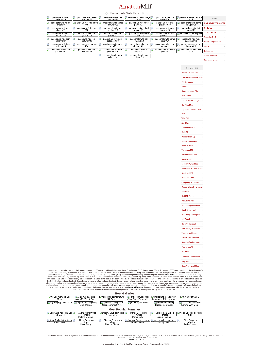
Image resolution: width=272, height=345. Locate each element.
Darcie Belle (137, 317)
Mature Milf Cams (115, 298)
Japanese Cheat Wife (112, 305)
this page (136, 338)
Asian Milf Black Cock (85, 299)
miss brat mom (171, 275)
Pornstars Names (211, 60)
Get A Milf (143, 302)
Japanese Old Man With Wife (191, 112)
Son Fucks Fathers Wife (191, 168)
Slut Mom (185, 192)
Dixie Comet (190, 324)
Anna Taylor (59, 322)
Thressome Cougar (189, 233)
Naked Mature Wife (189, 155)
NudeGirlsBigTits (211, 37)
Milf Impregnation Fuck (190, 205)
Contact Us (132, 340)
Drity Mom (185, 261)
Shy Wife (185, 87)
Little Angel (59, 315)
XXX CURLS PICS (212, 32)
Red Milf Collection (189, 196)
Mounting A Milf (187, 247)
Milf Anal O (194, 297)
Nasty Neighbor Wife (189, 91)
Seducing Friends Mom (190, 257)
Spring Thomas (164, 317)
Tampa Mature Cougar (190, 100)
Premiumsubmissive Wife (191, 77)
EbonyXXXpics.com (212, 42)
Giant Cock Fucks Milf (137, 299)
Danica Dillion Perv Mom (191, 187)
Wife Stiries (186, 96)
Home (206, 46)
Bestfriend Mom (188, 159)
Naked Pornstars (211, 56)
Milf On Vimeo (187, 82)
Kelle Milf (185, 132)
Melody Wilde (164, 322)
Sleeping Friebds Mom (190, 242)
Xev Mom (185, 123)
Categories (208, 51)
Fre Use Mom (63, 298)
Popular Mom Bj (188, 137)
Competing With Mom (190, 182)
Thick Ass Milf (187, 150)
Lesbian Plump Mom (189, 164)
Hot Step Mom (187, 105)
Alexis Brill (195, 314)
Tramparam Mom (188, 128)
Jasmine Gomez (137, 322)
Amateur (134, 6)
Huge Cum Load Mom (190, 266)
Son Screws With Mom (190, 303)
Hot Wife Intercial (188, 224)
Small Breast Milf (188, 210)
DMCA (141, 340)
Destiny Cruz (112, 315)
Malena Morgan (85, 317)
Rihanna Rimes (112, 324)
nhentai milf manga (135, 287)
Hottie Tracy (85, 324)
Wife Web (185, 118)
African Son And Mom (190, 238)
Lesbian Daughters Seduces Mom (189, 143)
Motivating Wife (187, 201)
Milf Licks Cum (187, 178)
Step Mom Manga (88, 303)
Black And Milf (187, 173)
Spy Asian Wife (65, 302)
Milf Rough (185, 219)
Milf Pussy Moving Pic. (191, 215)
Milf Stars (185, 252)
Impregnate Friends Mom (164, 299)
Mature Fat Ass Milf (189, 73)
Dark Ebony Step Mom (190, 228)
